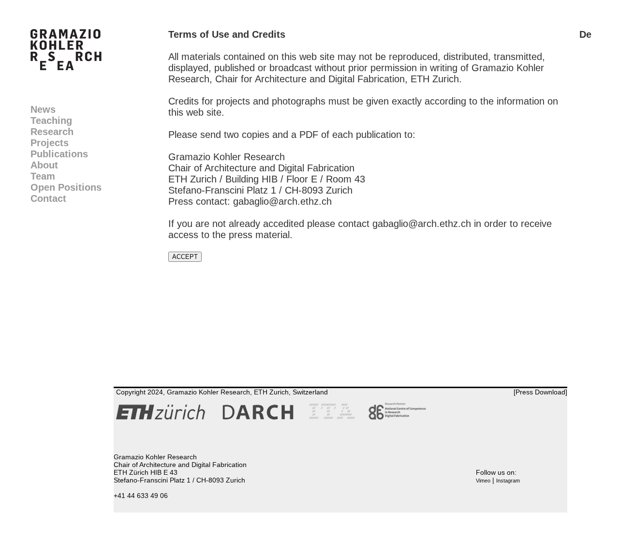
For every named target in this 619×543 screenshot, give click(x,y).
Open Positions (66, 187)
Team (42, 176)
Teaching (51, 120)
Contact (48, 198)
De (585, 34)
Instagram (508, 480)
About (44, 165)
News (43, 109)
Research (52, 131)
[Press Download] (540, 392)
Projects (49, 142)
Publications (59, 154)
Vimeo (483, 480)
